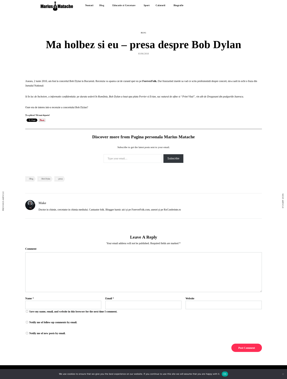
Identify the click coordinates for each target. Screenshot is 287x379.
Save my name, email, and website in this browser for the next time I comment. (73, 311)
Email (108, 298)
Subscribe (173, 158)
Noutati (89, 5)
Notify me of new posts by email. (47, 333)
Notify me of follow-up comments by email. (53, 322)
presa (60, 179)
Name (28, 298)
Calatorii (160, 5)
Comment (30, 248)
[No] (283, 374)
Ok (224, 374)
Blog (101, 5)
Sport (147, 5)
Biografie (179, 5)
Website (190, 298)
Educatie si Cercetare (124, 5)
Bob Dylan (46, 179)
